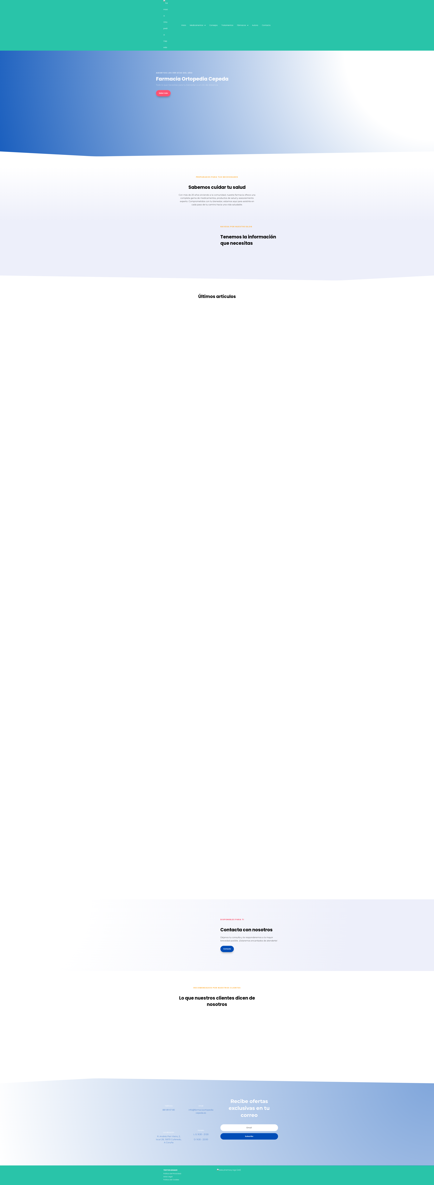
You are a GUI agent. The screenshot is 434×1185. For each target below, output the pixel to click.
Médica (232, 611)
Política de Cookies (171, 1180)
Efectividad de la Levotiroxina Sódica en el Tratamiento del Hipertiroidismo (217, 497)
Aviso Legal (167, 1177)
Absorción (232, 871)
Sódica (232, 504)
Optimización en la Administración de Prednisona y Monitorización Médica (217, 604)
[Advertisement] (217, 122)
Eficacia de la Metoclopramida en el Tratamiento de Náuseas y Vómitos (217, 387)
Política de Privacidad (172, 1173)
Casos (232, 838)
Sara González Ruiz (208, 394)
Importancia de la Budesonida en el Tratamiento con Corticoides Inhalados (217, 771)
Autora (255, 25)
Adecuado (232, 746)
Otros (232, 808)
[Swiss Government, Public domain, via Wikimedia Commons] (229, 1170)
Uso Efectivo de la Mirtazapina (217, 740)
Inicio (184, 25)
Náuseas (232, 394)
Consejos (213, 25)
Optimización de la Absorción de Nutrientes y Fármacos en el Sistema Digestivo (217, 864)
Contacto (266, 25)
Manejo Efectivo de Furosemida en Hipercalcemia (217, 833)
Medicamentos (196, 25)
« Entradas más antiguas (166, 889)
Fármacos (241, 25)
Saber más (163, 93)
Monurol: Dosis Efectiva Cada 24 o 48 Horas (217, 803)
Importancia (232, 779)
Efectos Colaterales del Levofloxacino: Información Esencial (217, 710)
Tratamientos (227, 25)
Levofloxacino (232, 716)
